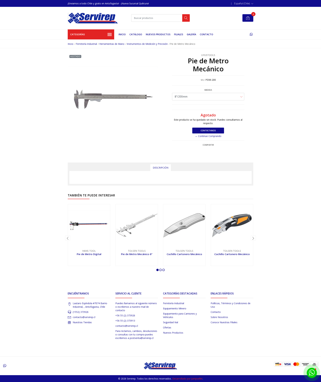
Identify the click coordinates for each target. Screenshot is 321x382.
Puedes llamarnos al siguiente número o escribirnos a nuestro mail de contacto (136, 307)
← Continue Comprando (208, 136)
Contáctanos (208, 130)
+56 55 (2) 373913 (125, 320)
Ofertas (167, 327)
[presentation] (67, 238)
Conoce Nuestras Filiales (224, 322)
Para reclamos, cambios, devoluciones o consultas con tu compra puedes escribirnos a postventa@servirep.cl (136, 334)
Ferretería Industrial (86, 43)
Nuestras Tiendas (82, 322)
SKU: (203, 80)
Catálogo (135, 34)
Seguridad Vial (170, 322)
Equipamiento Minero (174, 308)
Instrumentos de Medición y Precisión (147, 43)
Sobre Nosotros (219, 317)
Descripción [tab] (160, 167)
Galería (191, 34)
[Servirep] (93, 18)
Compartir (208, 144)
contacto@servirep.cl (84, 317)
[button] (243, 3)
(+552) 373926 (80, 312)
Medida (208, 90)
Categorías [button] (77, 34)
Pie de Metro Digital (89, 254)
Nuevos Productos (158, 34)
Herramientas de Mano (111, 43)
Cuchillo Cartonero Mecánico (184, 254)
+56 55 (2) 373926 (125, 315)
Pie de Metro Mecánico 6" (136, 254)
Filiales (178, 34)
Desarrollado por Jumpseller (187, 378)
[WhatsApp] (251, 34)
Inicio (122, 34)
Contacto (206, 34)
